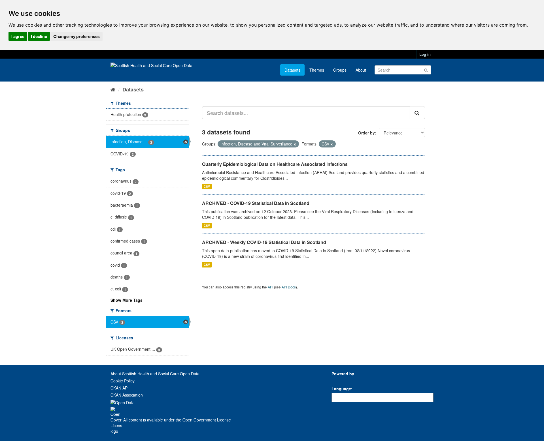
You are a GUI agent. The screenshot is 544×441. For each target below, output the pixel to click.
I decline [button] (39, 36)
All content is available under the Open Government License (176, 420)
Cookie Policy (122, 381)
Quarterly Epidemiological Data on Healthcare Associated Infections (275, 164)
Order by (366, 133)
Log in (425, 54)
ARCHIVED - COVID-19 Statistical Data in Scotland (255, 203)
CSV (207, 186)
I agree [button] (17, 36)
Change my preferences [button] (76, 36)
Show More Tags (126, 300)
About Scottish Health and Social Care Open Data (154, 373)
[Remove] (295, 144)
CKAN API (119, 388)
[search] (417, 112)
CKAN (341, 380)
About (361, 70)
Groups (340, 70)
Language (341, 388)
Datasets (292, 70)
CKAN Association (126, 395)
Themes (316, 70)
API (270, 286)
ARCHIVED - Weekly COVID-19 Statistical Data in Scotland (264, 242)
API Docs (289, 286)
